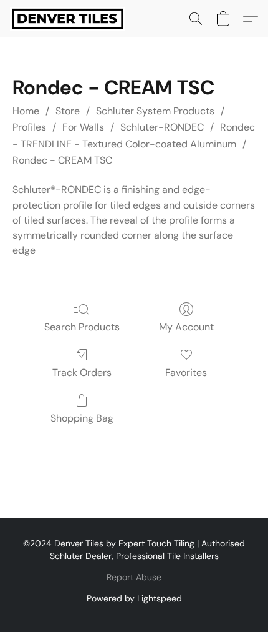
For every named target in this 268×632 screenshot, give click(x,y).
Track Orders (82, 372)
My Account (186, 326)
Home (25, 110)
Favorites (186, 372)
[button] (71, 18)
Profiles (29, 127)
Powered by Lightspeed (134, 598)
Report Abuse (134, 577)
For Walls (83, 127)
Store (67, 110)
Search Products (82, 326)
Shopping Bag (81, 418)
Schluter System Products (155, 110)
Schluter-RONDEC (162, 127)
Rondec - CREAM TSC (62, 160)
